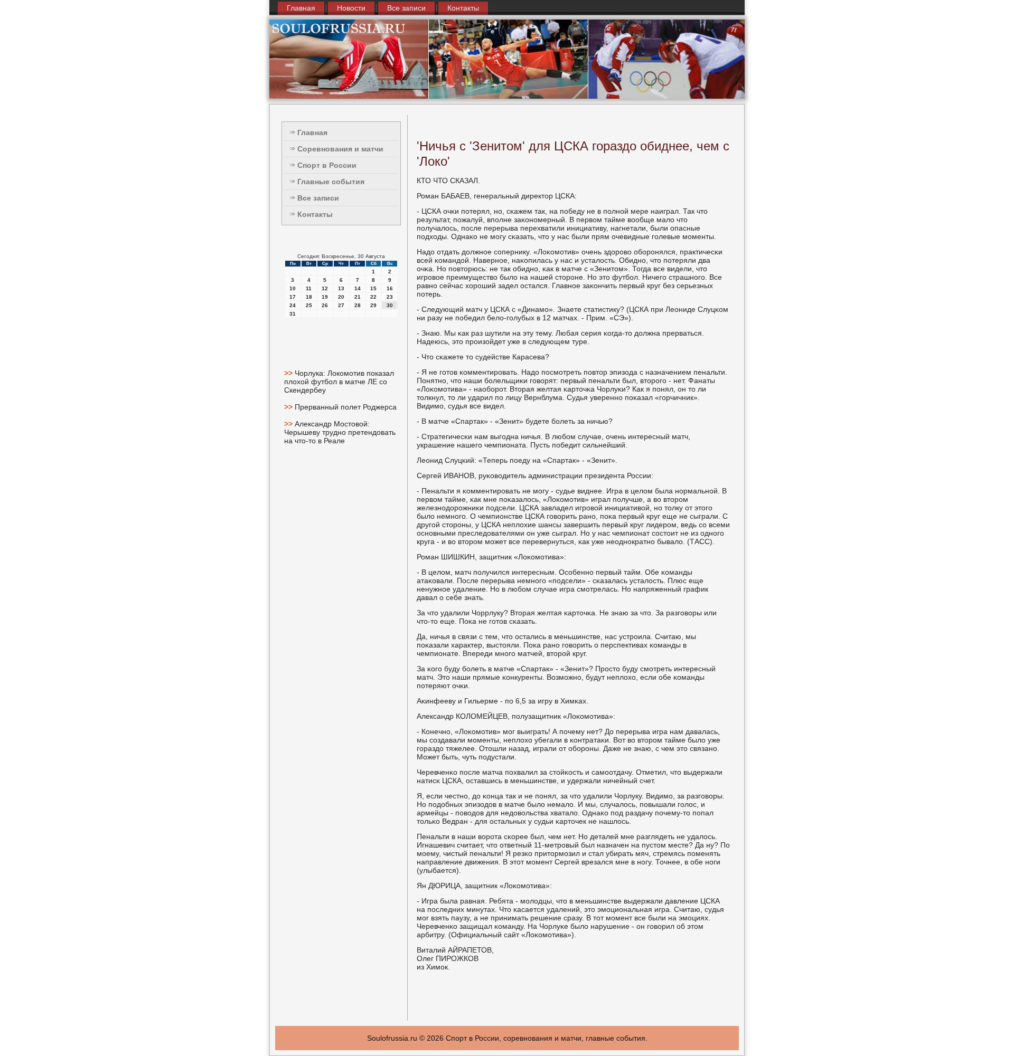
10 (292, 288)
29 (373, 305)
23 (390, 297)
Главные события (330, 181)
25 (309, 305)
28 (357, 305)
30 (390, 305)
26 (325, 305)
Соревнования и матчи (340, 149)
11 (309, 288)
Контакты (463, 8)
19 (325, 297)
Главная (301, 8)
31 (292, 314)
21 (357, 297)
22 (373, 297)
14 (357, 288)
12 (325, 288)
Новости (351, 8)
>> (289, 373)
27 (341, 305)
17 (292, 297)
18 (309, 297)
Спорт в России (326, 165)
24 (292, 305)
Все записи (406, 8)
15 (373, 288)
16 (390, 288)
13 (341, 288)
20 (341, 297)
